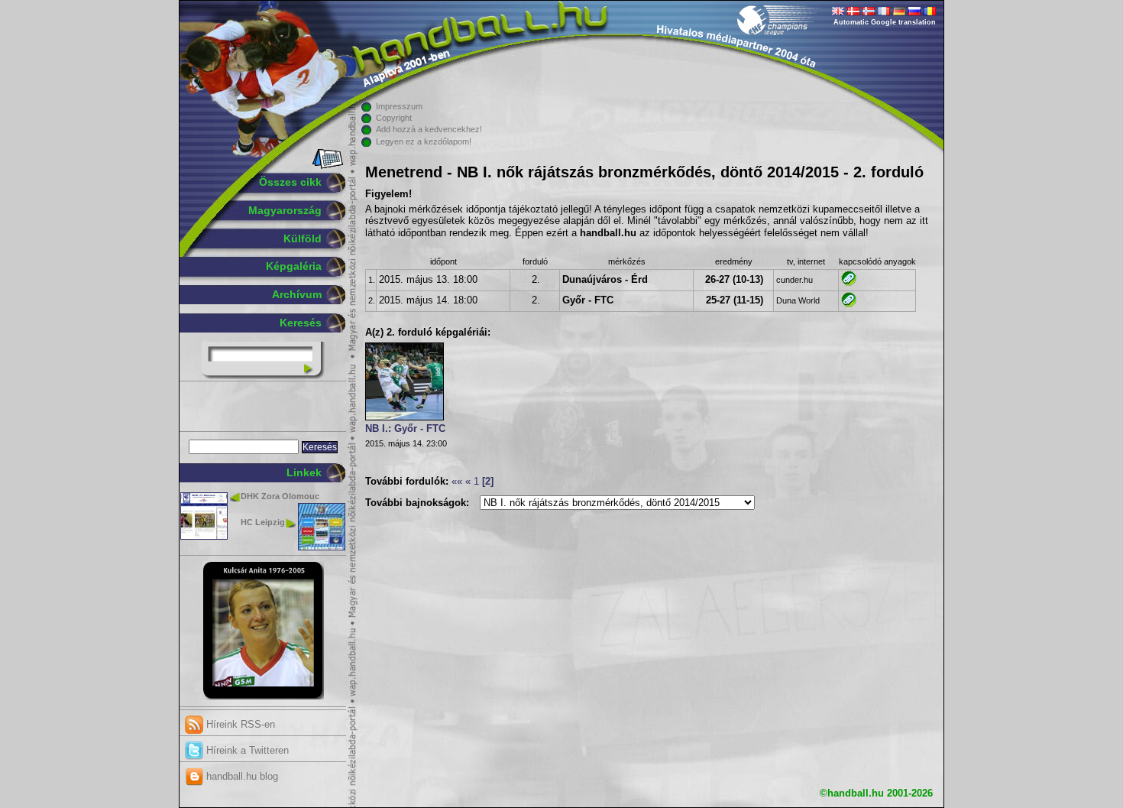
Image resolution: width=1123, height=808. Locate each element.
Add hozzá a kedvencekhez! (429, 129)
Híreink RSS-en (239, 724)
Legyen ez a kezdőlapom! (423, 141)
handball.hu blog (240, 776)
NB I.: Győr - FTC (405, 428)
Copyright (394, 117)
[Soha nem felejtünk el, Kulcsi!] (263, 696)
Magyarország (285, 210)
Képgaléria (294, 266)
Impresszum (399, 106)
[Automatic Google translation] (838, 12)
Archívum (297, 294)
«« (456, 481)
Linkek (304, 472)
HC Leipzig (263, 522)
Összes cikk (290, 182)
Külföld (302, 238)
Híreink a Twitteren (246, 750)
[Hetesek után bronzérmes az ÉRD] (848, 282)
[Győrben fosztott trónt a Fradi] (848, 304)
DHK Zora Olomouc (280, 496)
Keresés (301, 322)
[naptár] (326, 166)
